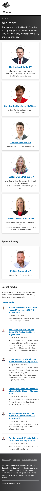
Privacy (34, 460)
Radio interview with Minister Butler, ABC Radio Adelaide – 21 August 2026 (22, 332)
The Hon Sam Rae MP (20, 142)
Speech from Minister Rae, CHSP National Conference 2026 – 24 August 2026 (23, 309)
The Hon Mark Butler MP (20, 67)
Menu (8, 12)
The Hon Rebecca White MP (20, 218)
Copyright (16, 460)
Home (6, 18)
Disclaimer (26, 460)
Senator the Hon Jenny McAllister (20, 106)
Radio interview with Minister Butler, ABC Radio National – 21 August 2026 (22, 415)
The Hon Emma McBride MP (20, 177)
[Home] (7, 5)
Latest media (8, 302)
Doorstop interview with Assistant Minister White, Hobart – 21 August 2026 (24, 391)
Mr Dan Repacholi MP (20, 271)
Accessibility (6, 460)
